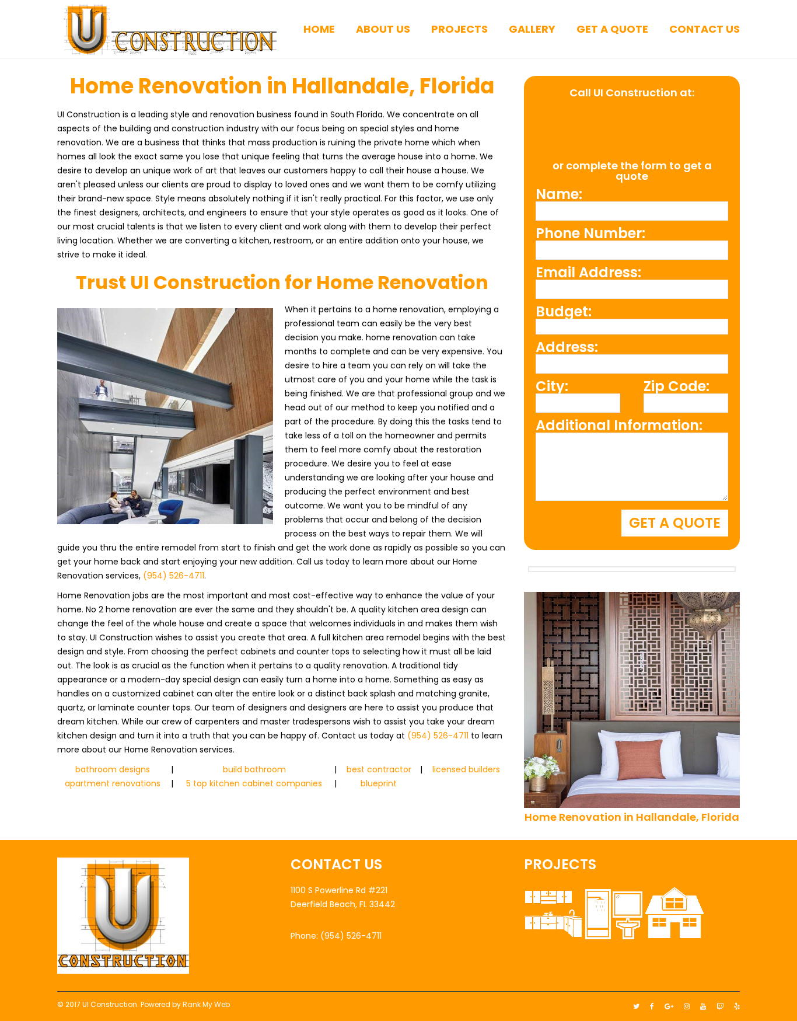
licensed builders (466, 769)
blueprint (379, 783)
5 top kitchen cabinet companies (254, 783)
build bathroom (254, 769)
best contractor (379, 769)
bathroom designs (112, 769)
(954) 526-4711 (173, 575)
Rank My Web (206, 1004)
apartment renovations (112, 783)
